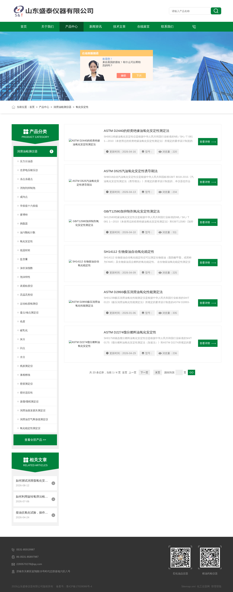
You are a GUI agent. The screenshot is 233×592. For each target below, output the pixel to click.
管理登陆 (216, 586)
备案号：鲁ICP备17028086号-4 (74, 586)
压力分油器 (26, 161)
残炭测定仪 (26, 365)
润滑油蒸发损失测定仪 (33, 410)
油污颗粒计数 (27, 232)
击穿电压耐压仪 (29, 170)
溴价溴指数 (26, 268)
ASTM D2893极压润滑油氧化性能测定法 (133, 292)
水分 (22, 357)
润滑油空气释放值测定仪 (34, 419)
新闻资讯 (95, 26)
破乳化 (24, 330)
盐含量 (24, 259)
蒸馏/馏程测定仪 (29, 401)
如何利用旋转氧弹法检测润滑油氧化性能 (33, 496)
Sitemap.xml (188, 586)
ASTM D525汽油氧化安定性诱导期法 (131, 171)
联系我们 (167, 26)
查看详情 (205, 141)
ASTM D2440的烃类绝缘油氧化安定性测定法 (136, 131)
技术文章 (119, 26)
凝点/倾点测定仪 (29, 312)
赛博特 (24, 214)
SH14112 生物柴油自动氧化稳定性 (129, 252)
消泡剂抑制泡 (27, 187)
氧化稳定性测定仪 (30, 428)
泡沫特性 (25, 276)
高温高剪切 (26, 294)
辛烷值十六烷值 (29, 205)
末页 (157, 372)
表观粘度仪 (26, 285)
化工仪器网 (203, 586)
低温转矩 (25, 250)
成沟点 (24, 196)
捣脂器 (24, 223)
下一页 (144, 372)
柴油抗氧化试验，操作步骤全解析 (33, 512)
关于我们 (47, 26)
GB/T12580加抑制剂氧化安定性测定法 (132, 211)
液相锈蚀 (25, 374)
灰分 (22, 339)
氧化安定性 (26, 241)
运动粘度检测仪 (29, 303)
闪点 (22, 348)
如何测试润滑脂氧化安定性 (33, 480)
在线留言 (143, 26)
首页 (24, 26)
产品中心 (71, 26)
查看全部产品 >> (35, 439)
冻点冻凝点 (26, 179)
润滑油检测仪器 (62, 107)
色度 (22, 321)
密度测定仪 (26, 383)
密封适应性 (26, 392)
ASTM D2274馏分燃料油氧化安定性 (130, 332)
